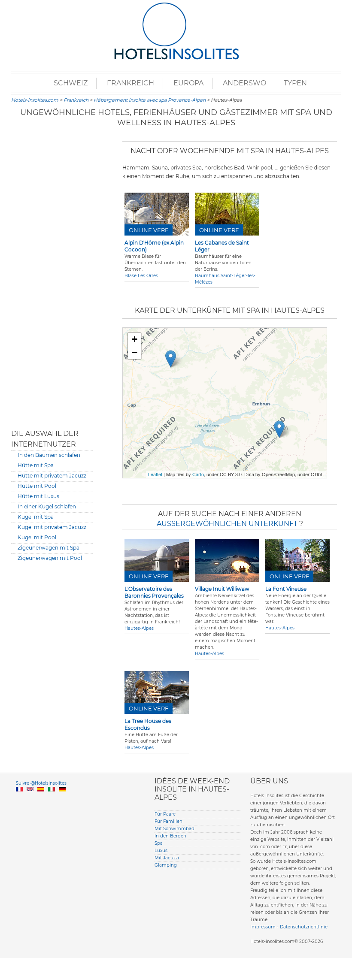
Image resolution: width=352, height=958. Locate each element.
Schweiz (71, 83)
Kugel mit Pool (37, 537)
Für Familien (168, 821)
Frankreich (130, 83)
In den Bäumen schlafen (49, 455)
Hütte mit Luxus (38, 496)
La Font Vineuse (285, 589)
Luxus (161, 850)
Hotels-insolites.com (34, 100)
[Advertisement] (52, 278)
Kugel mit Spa (36, 517)
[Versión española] (40, 799)
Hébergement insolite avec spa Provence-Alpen (150, 100)
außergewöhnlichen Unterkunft (228, 524)
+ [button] (134, 339)
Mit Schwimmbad (174, 828)
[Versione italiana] (51, 799)
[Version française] (19, 799)
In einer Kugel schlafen (47, 506)
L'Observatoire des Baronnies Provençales (154, 592)
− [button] (134, 352)
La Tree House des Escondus (147, 724)
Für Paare (165, 814)
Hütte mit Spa (36, 465)
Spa (159, 843)
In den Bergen (170, 836)
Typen (295, 83)
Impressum (263, 927)
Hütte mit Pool (37, 486)
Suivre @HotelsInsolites (41, 783)
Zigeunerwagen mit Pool (50, 558)
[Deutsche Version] (62, 799)
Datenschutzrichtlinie (304, 927)
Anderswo (244, 83)
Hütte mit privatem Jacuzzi (53, 475)
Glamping (166, 865)
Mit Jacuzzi (167, 858)
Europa (188, 83)
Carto (198, 474)
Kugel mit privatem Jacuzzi (53, 527)
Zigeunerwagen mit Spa (48, 547)
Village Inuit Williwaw (222, 589)
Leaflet (155, 474)
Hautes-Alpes (139, 628)
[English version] (30, 799)
